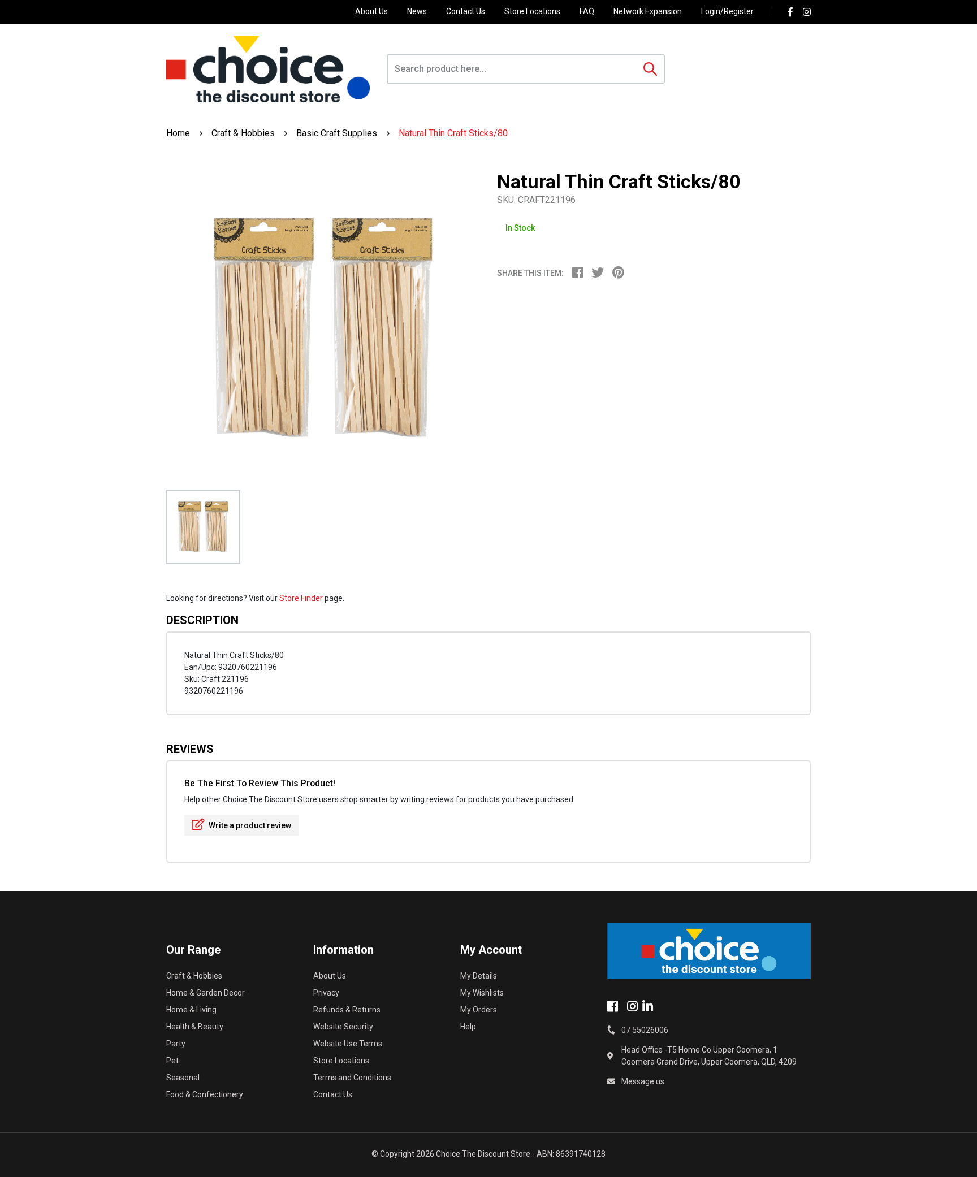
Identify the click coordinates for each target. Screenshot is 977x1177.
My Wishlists (482, 992)
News (417, 11)
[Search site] (650, 69)
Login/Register (727, 11)
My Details (478, 975)
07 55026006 (644, 1030)
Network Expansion (647, 11)
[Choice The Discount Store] (268, 69)
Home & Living (191, 1009)
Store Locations (532, 11)
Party (175, 1043)
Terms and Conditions (352, 1077)
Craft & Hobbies (194, 975)
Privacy (326, 992)
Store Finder (301, 598)
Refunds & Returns (347, 1009)
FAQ (587, 11)
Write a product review (249, 825)
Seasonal (183, 1077)
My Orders (478, 1009)
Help (468, 1026)
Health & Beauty (194, 1026)
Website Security (343, 1026)
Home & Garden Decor (205, 992)
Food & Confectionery (204, 1094)
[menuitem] (581, 274)
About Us (371, 11)
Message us (642, 1081)
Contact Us (465, 11)
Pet (172, 1060)
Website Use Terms (347, 1043)
